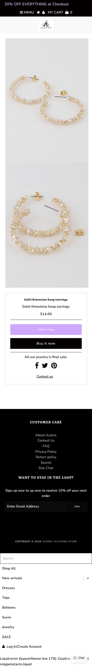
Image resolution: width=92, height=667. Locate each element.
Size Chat (46, 468)
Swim (6, 617)
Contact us (45, 376)
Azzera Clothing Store (59, 541)
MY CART (60, 12)
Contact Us (46, 440)
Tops (6, 597)
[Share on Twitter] (45, 367)
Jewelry (8, 627)
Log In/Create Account (24, 646)
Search (46, 462)
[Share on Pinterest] (54, 367)
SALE (6, 637)
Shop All (9, 568)
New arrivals (12, 578)
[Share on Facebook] (37, 367)
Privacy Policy (45, 451)
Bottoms (9, 607)
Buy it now (46, 343)
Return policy (46, 457)
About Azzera (45, 435)
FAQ (46, 446)
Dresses (8, 588)
